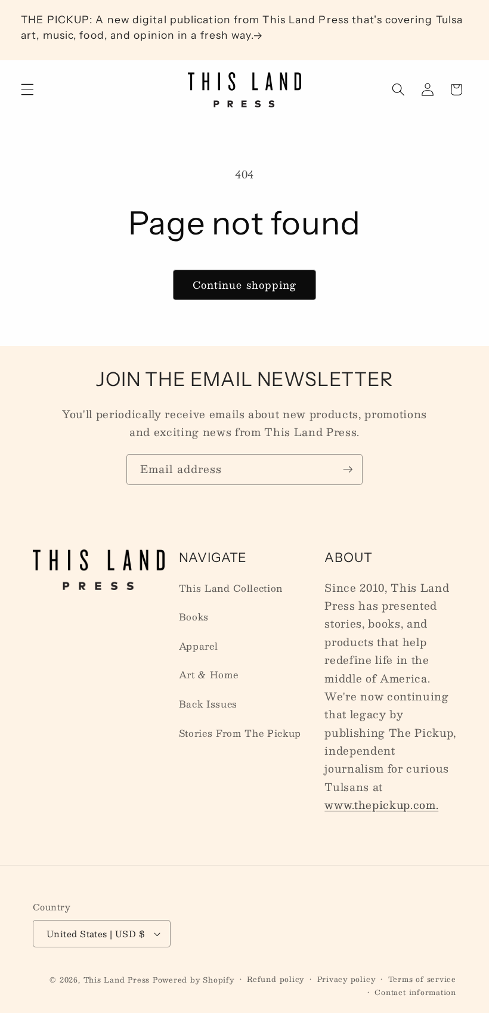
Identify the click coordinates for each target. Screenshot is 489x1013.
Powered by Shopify (193, 980)
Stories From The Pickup (240, 733)
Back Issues (208, 704)
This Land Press (116, 980)
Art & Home (209, 674)
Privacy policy (346, 979)
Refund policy (275, 979)
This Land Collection (231, 588)
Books (194, 617)
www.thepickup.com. (381, 804)
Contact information (415, 992)
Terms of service (422, 979)
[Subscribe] (347, 469)
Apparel (198, 646)
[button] (27, 89)
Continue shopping (245, 284)
